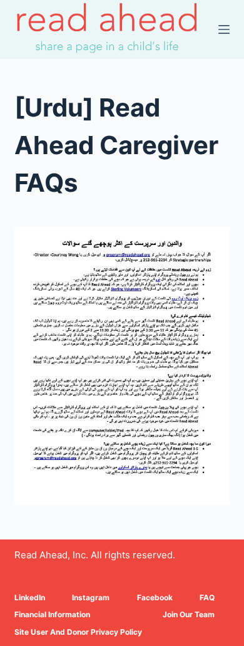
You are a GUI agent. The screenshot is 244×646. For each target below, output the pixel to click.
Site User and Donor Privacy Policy (78, 632)
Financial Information (52, 614)
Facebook (155, 597)
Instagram (90, 597)
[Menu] (224, 29)
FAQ (207, 597)
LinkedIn (29, 597)
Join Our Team (189, 614)
